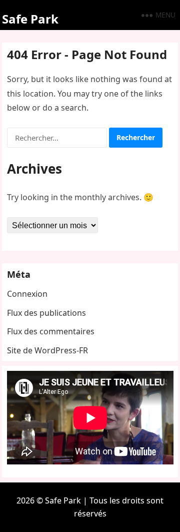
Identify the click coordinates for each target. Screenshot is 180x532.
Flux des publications (46, 312)
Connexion (27, 293)
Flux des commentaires (50, 331)
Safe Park (30, 19)
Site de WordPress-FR (47, 350)
